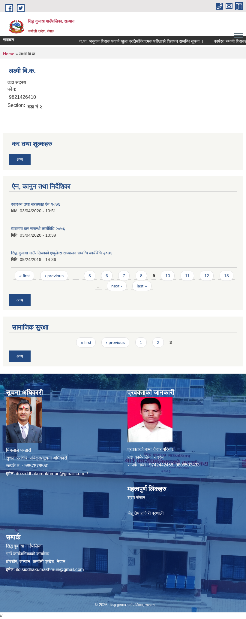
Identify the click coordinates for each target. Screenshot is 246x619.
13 (226, 275)
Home (8, 53)
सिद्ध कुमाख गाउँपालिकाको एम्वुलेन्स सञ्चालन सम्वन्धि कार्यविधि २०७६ (61, 252)
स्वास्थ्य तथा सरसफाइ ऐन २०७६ (35, 204)
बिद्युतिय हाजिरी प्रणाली (146, 513)
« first (24, 275)
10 (167, 275)
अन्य (19, 159)
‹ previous (54, 275)
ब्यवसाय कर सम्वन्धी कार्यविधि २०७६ (38, 228)
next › (116, 286)
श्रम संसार (136, 497)
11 (187, 275)
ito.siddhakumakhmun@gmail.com (50, 473)
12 (206, 275)
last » (142, 286)
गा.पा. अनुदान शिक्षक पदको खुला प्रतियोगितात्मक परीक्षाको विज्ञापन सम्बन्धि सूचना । (131, 41)
